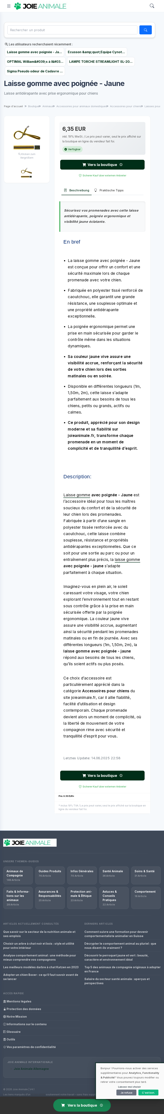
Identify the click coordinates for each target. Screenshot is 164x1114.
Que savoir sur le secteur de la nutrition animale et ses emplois (39, 934)
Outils (10, 1039)
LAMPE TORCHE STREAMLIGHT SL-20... (101, 62)
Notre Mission (16, 1016)
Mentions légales (18, 1001)
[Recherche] (145, 29)
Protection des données (23, 1009)
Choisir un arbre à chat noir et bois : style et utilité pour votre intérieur (38, 945)
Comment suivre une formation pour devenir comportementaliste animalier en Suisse (116, 934)
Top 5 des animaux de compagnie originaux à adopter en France (122, 969)
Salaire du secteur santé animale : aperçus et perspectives (117, 981)
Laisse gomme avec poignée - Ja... (34, 52)
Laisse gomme (76, 495)
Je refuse (126, 1092)
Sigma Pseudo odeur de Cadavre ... (35, 71)
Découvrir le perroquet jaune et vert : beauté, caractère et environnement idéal (116, 957)
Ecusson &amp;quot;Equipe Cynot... (96, 52)
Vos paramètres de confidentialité (31, 1047)
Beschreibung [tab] (79, 190)
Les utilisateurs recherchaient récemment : (40, 44)
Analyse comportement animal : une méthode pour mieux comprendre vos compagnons (39, 957)
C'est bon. (148, 1092)
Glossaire (13, 1031)
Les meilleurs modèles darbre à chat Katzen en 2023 (41, 967)
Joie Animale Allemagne (31, 1068)
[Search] (152, 6)
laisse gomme (127, 559)
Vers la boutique (102, 165)
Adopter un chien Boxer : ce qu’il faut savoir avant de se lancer (40, 977)
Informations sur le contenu (26, 1024)
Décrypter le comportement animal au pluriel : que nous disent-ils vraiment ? (120, 945)
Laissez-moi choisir (129, 1086)
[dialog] (130, 1081)
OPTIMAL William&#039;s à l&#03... (35, 62)
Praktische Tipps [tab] (112, 190)
